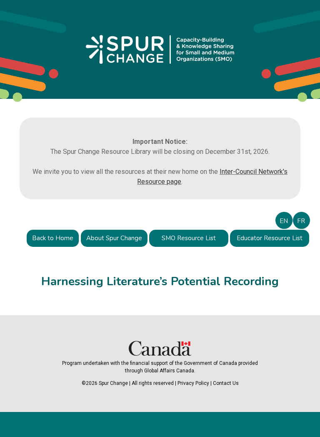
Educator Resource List (269, 238)
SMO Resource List (189, 238)
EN (284, 221)
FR (301, 221)
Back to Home (52, 238)
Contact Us (226, 383)
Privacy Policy (193, 383)
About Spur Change (114, 238)
